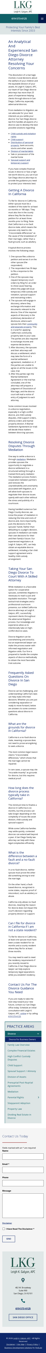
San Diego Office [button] (23, 1317)
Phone (5, 1177)
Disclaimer (7, 1223)
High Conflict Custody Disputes (19, 1058)
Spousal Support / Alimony (22, 1071)
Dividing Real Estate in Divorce (19, 1116)
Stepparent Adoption (19, 1103)
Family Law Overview (19, 1044)
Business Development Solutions (18, 1347)
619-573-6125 (19, 18)
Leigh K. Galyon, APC (22, 1338)
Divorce (12, 1033)
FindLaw (38, 1347)
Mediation (13, 1091)
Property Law (15, 1108)
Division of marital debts (22, 151)
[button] (42, 19)
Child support (17, 139)
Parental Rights (16, 1097)
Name (5, 1150)
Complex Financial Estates (21, 1050)
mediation (21, 459)
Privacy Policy (32, 1344)
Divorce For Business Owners (22, 1039)
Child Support (15, 1065)
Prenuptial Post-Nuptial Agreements (20, 1084)
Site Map (21, 1344)
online (23, 1013)
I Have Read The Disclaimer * (20, 1229)
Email (5, 1164)
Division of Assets (17, 1076)
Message (6, 1190)
